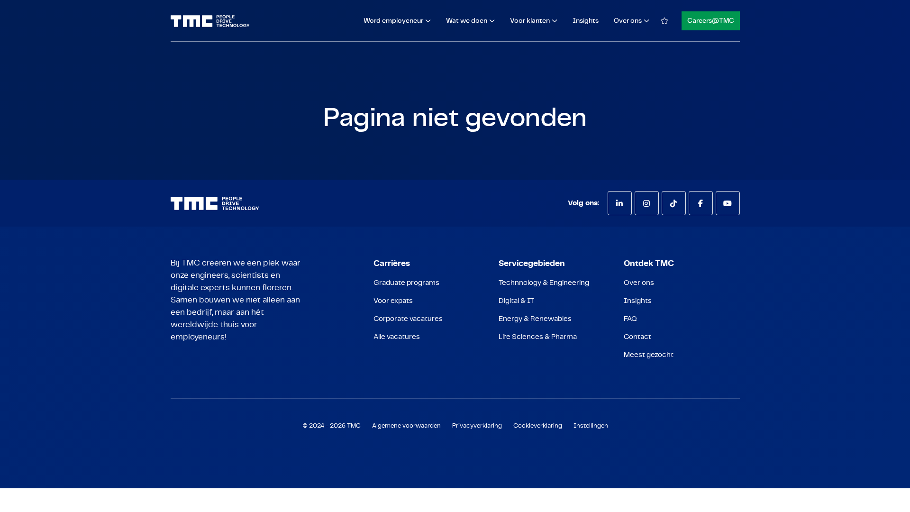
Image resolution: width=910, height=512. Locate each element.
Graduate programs (406, 282)
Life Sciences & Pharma (538, 336)
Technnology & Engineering (544, 282)
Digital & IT (516, 300)
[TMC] (210, 21)
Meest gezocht (648, 354)
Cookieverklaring (537, 426)
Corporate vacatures (408, 318)
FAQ (630, 318)
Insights (586, 21)
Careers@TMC (710, 21)
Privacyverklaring (477, 426)
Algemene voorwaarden (406, 426)
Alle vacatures (396, 336)
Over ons (639, 282)
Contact (637, 336)
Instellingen (590, 426)
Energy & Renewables (535, 318)
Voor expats (393, 300)
